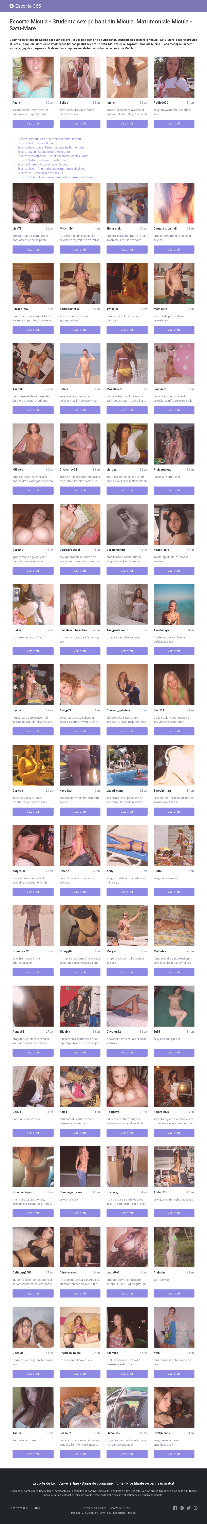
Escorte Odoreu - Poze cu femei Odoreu (43, 164)
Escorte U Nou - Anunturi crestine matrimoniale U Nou (52, 168)
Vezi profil (33, 123)
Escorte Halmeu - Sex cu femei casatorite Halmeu (49, 139)
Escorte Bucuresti (120, 1508)
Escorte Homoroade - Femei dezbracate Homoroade (51, 147)
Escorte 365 (28, 6)
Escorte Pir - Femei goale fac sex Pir (40, 173)
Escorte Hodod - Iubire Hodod (36, 143)
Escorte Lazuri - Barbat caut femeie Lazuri (44, 151)
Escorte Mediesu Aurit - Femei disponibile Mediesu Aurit (53, 156)
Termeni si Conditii (94, 1508)
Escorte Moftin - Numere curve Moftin (42, 160)
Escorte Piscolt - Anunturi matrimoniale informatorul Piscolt (55, 177)
